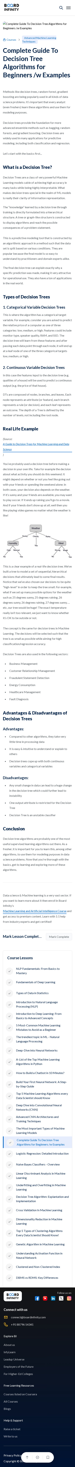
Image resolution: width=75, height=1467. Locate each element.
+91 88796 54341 (22, 1324)
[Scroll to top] (27, 1457)
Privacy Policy (12, 1455)
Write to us (10, 1436)
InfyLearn (9, 1352)
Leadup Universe (14, 1359)
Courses (11, 39)
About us (9, 1344)
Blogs (7, 1408)
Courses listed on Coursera (20, 1394)
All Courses (11, 1401)
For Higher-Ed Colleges (18, 1374)
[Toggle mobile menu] (68, 7)
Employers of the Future (18, 1366)
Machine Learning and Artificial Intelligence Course (34, 911)
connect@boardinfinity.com (28, 1317)
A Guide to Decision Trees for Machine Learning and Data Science (36, 446)
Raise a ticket (12, 1429)
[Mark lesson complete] (37, 1457)
